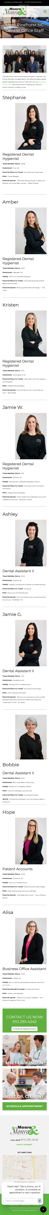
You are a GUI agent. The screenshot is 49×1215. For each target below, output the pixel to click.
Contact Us (23, 5)
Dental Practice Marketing (18, 1208)
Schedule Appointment (13, 2)
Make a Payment (24, 1145)
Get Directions (24, 1152)
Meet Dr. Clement (24, 1096)
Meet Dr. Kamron (24, 1063)
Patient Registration (32, 2)
